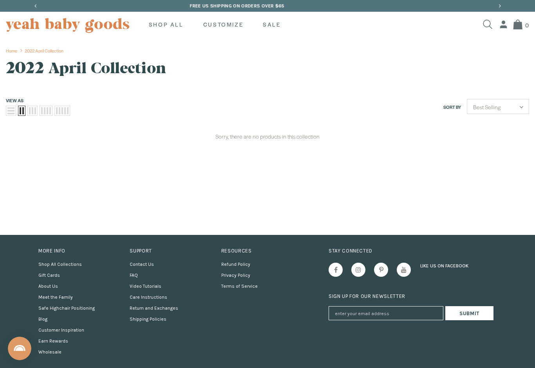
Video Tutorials (145, 286)
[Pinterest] (381, 270)
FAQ (134, 275)
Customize (223, 24)
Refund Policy (235, 264)
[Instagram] (358, 270)
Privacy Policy (235, 275)
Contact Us (142, 264)
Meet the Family (55, 297)
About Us (48, 286)
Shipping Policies (148, 319)
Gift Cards (49, 275)
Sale (271, 24)
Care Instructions (148, 297)
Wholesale (49, 352)
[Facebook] (336, 270)
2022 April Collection (44, 50)
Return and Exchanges (154, 308)
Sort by (452, 107)
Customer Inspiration (61, 330)
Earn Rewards (53, 341)
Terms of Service (239, 286)
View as (14, 100)
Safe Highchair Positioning (66, 308)
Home (11, 50)
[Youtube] (404, 270)
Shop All (166, 24)
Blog (42, 319)
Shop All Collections (60, 264)
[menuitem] (503, 24)
